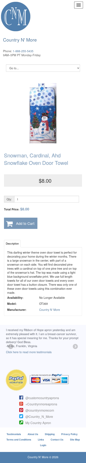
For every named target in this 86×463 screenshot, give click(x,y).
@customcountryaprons (42, 398)
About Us (33, 434)
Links (41, 439)
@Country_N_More (39, 416)
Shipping (50, 434)
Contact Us (57, 439)
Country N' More (49, 310)
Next (75, 347)
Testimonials (14, 434)
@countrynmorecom (39, 410)
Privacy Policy (69, 434)
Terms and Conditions (18, 439)
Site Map (75, 439)
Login (43, 445)
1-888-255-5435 (23, 51)
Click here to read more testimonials (29, 352)
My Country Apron (38, 422)
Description (12, 243)
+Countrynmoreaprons (41, 404)
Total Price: (16, 209)
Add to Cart (25, 223)
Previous (11, 347)
